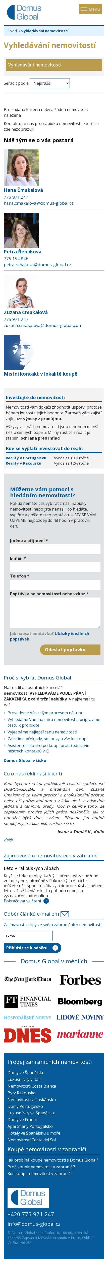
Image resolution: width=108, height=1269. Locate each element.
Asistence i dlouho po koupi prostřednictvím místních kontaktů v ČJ (49, 748)
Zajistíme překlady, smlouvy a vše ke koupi (47, 738)
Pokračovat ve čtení (22, 901)
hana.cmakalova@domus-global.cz (39, 203)
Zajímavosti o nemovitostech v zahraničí (51, 855)
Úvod (12, 30)
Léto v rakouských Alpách (31, 868)
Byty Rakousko (22, 1093)
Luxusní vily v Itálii (24, 1079)
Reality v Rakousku (23, 463)
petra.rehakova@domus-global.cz (37, 264)
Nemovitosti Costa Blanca (32, 1086)
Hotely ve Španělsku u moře (34, 1133)
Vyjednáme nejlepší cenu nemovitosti (42, 732)
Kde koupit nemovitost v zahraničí (40, 1173)
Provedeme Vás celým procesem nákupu (45, 712)
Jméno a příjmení (29, 540)
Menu (94, 9)
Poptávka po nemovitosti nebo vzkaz (49, 594)
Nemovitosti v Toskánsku (32, 1099)
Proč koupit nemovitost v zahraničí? (41, 1167)
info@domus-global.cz (34, 1224)
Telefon (19, 576)
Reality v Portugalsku (26, 457)
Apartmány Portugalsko (30, 1126)
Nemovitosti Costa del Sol (32, 1140)
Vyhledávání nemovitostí (34, 65)
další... (10, 840)
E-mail (18, 558)
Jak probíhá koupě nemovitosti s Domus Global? (53, 1160)
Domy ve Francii (22, 1119)
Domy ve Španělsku (26, 1072)
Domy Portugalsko (25, 1106)
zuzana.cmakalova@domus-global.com (43, 325)
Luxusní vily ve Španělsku (31, 1113)
